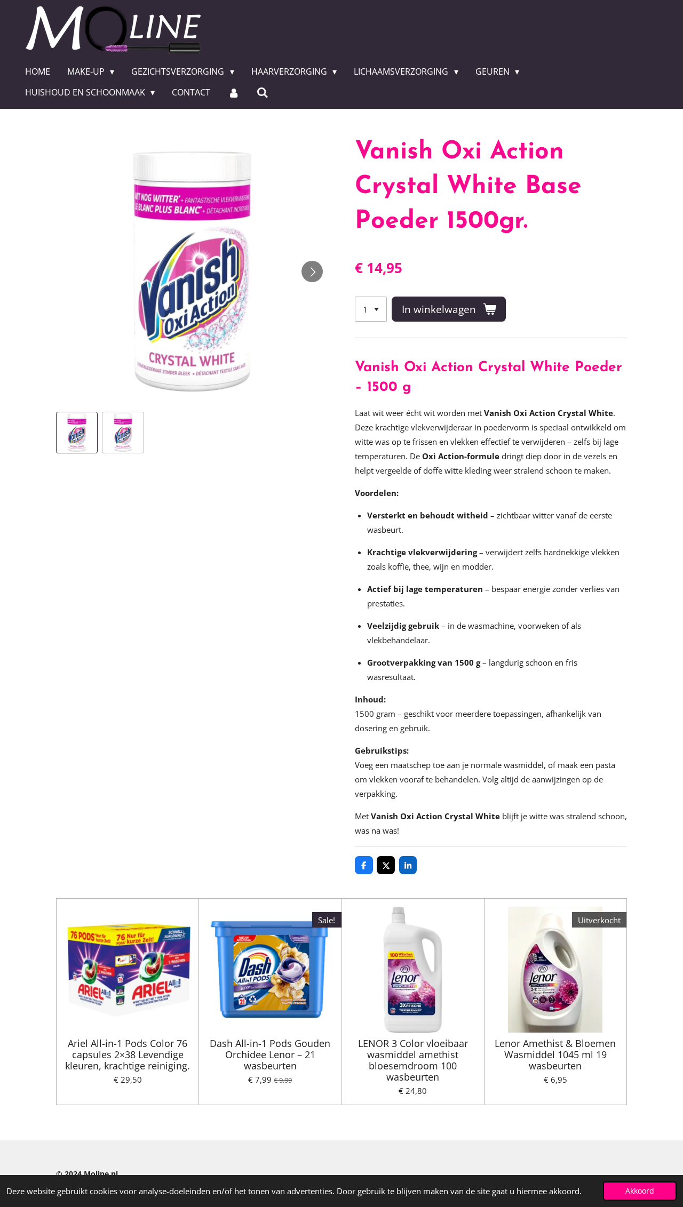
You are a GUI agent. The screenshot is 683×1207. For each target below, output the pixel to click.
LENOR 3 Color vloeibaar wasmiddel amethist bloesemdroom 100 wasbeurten (413, 1060)
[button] (77, 432)
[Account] (233, 92)
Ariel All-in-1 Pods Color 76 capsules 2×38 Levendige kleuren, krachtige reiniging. (127, 1055)
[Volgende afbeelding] (312, 271)
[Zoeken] (262, 92)
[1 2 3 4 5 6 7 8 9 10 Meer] (371, 309)
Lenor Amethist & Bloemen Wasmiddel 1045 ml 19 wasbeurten (555, 1055)
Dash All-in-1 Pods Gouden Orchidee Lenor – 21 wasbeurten (270, 1055)
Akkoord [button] (639, 1191)
